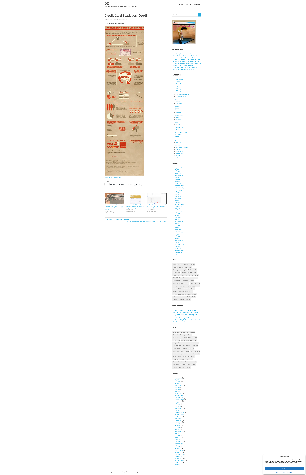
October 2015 (178, 210)
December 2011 (179, 231)
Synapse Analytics (181, 96)
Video (177, 157)
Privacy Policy (289, 472)
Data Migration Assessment (183, 89)
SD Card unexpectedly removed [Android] (117, 219)
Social (176, 138)
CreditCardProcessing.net (113, 177)
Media (176, 110)
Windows (178, 129)
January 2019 (178, 200)
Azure (176, 86)
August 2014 (178, 212)
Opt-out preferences (280, 472)
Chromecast (176, 272)
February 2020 (179, 198)
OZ (107, 3)
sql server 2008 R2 (185, 297)
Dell (180, 278)
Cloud (194, 272)
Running (178, 142)
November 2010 (179, 246)
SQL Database (180, 92)
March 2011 (178, 238)
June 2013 (178, 217)
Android (175, 267)
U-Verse (175, 299)
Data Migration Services (182, 91)
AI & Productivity (179, 79)
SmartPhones (180, 153)
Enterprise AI (176, 280)
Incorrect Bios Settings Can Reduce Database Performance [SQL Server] (146, 221)
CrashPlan (184, 275)
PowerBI (178, 83)
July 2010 (177, 254)
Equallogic (185, 280)
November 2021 (179, 189)
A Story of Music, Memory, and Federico (186, 57)
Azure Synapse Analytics (180, 270)
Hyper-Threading (195, 283)
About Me (197, 4)
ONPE (179, 288)
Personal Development (181, 132)
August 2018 (178, 206)
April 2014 (177, 214)
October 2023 (178, 183)
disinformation (187, 278)
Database (177, 101)
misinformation (191, 286)
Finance (177, 108)
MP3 (198, 286)
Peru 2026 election (178, 291)
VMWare (181, 299)
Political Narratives (178, 294)
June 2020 (178, 196)
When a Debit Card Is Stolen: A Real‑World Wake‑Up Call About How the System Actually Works (135, 206)
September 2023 (179, 185)
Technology (178, 145)
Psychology (178, 134)
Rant (177, 117)
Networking (179, 151)
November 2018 (179, 202)
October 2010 (178, 248)
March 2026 (178, 173)
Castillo (195, 270)
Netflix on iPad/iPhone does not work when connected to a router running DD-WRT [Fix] (156, 206)
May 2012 (177, 223)
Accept (284, 468)
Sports (176, 140)
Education (177, 106)
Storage (178, 155)
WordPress (179, 119)
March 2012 (178, 227)
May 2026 (177, 170)
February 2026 (179, 175)
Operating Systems (180, 127)
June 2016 (178, 208)
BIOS (189, 270)
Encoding (178, 112)
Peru (192, 288)
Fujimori (191, 280)
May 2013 (177, 219)
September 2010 (179, 250)
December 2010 (179, 244)
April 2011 (177, 236)
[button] (303, 456)
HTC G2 (186, 283)
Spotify (194, 294)
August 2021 (178, 191)
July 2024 (177, 179)
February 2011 (179, 240)
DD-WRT (175, 278)
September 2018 (179, 204)
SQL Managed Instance (182, 94)
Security (177, 136)
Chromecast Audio (186, 272)
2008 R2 (179, 264)
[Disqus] (136, 247)
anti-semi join (183, 267)
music (174, 288)
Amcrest (185, 264)
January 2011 (178, 242)
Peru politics (188, 291)
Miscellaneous (123, 19)
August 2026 (178, 168)
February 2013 (179, 221)
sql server (175, 297)
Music (176, 122)
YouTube (187, 299)
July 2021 (177, 192)
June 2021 (178, 194)
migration (182, 286)
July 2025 (177, 177)
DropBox (195, 278)
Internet (178, 149)
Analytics (177, 81)
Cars (176, 99)
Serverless (188, 294)
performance (186, 288)
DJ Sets (178, 124)
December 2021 (179, 187)
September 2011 (179, 233)
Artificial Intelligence (182, 147)
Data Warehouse (193, 275)
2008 (174, 264)
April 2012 (177, 225)
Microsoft (175, 286)
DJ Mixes (188, 4)
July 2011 (177, 235)
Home (181, 4)
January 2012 (178, 229)
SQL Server (179, 103)
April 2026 (177, 171)
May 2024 (177, 181)
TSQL (193, 297)
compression (176, 275)
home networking (178, 283)
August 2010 (178, 252)
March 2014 (178, 215)
